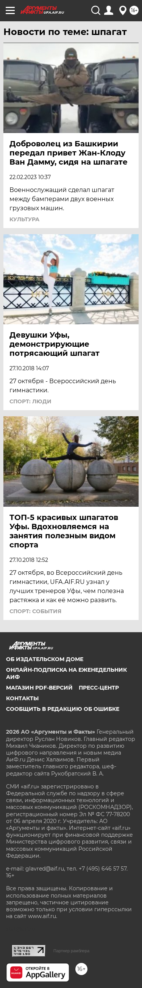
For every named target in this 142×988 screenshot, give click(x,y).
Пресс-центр (99, 687)
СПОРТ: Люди (30, 401)
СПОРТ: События (35, 611)
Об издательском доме (44, 659)
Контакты (22, 698)
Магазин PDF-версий (39, 687)
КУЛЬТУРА (24, 219)
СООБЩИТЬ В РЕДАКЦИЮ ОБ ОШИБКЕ (62, 709)
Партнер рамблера (71, 950)
